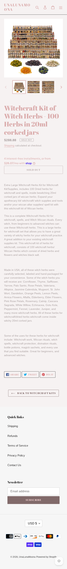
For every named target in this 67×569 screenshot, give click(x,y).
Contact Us (14, 465)
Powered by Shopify (46, 557)
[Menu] (61, 7)
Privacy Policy (16, 455)
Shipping (9, 145)
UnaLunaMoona (17, 7)
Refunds (12, 435)
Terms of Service (17, 445)
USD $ (32, 523)
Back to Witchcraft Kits (36, 393)
